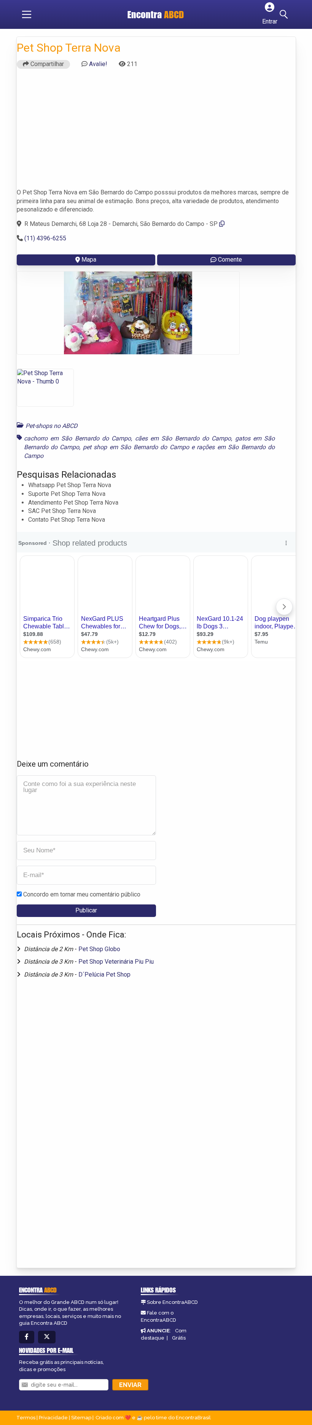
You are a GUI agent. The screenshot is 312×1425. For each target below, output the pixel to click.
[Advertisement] (156, 127)
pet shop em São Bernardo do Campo (136, 447)
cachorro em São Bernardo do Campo (77, 438)
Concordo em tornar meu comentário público (81, 894)
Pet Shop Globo (99, 949)
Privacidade (53, 1417)
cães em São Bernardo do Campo (183, 438)
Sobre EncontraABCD (172, 1302)
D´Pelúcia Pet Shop (104, 974)
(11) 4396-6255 (45, 238)
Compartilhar (46, 64)
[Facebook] (26, 1337)
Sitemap (81, 1417)
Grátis (179, 1338)
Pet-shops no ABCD (51, 425)
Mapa (88, 259)
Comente (230, 259)
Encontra (155, 14)
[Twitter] (47, 1337)
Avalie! (98, 64)
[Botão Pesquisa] (285, 14)
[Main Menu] (26, 14)
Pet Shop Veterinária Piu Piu (116, 961)
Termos (25, 1417)
